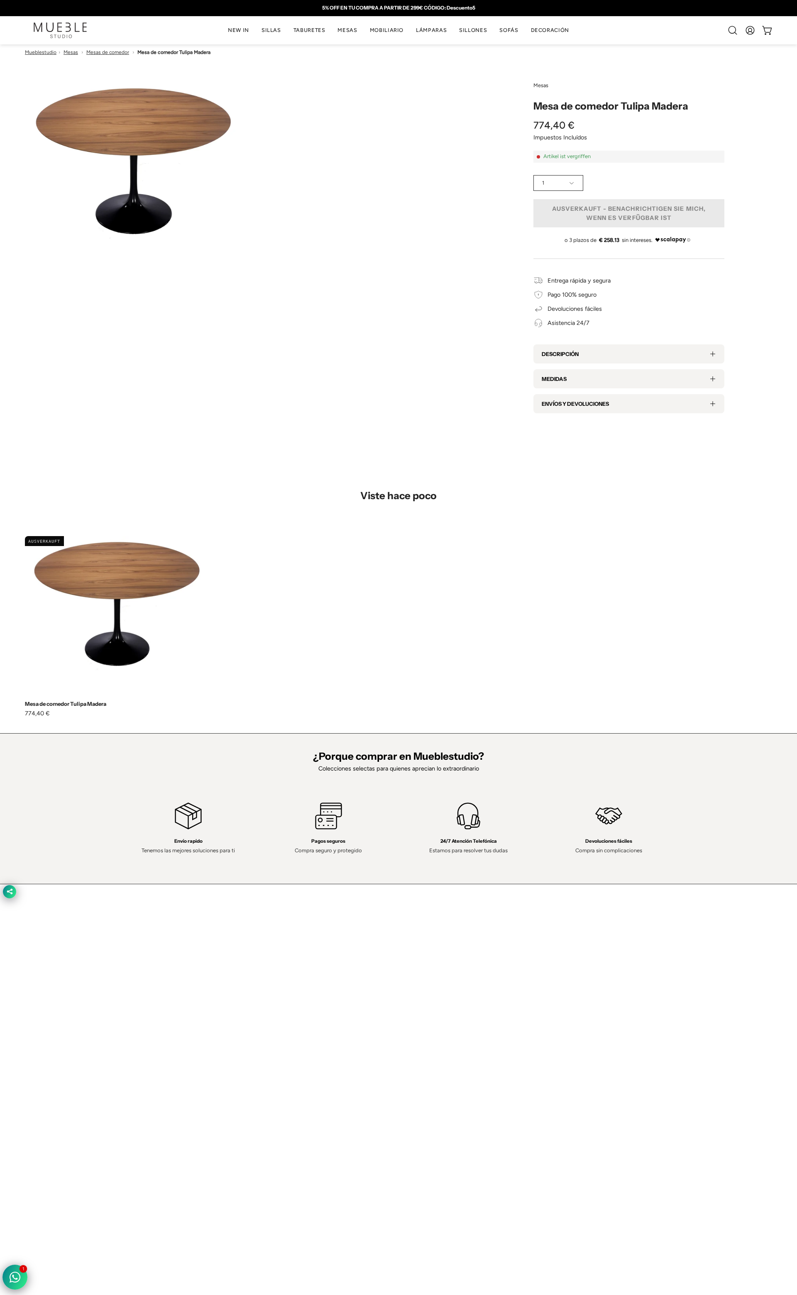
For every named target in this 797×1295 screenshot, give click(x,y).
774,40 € (37, 713)
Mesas (71, 52)
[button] (271, 30)
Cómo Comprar (274, 1102)
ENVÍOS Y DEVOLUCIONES (575, 403)
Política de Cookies (432, 1077)
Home (262, 1052)
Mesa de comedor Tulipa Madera (65, 704)
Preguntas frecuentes (282, 1114)
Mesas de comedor (107, 52)
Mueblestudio (40, 52)
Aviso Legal (422, 1102)
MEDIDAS (554, 379)
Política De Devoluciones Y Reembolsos (459, 1114)
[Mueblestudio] (60, 30)
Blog (260, 1126)
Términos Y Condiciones (439, 1065)
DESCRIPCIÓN (560, 354)
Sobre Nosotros (275, 1065)
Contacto (266, 1077)
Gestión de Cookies (433, 1089)
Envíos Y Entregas (278, 1089)
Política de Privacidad (434, 1052)
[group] (398, 8)
